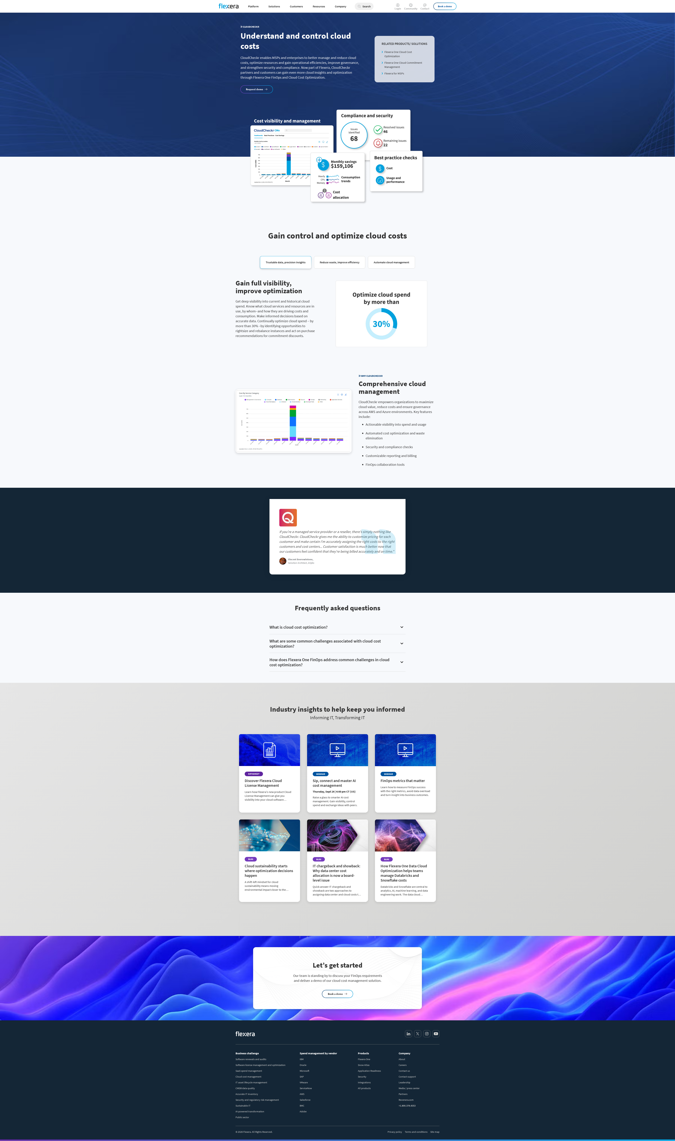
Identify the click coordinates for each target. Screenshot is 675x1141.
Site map (434, 1131)
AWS (302, 1094)
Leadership (404, 1082)
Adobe (303, 1111)
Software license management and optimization (260, 1065)
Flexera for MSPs (394, 73)
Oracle (303, 1065)
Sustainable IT (243, 1105)
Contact (424, 8)
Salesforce (305, 1099)
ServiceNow (306, 1088)
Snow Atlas (363, 1065)
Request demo (254, 89)
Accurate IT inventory (247, 1094)
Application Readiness (369, 1070)
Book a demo (445, 6)
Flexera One (364, 1059)
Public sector (242, 1117)
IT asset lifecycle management (251, 1082)
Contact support (407, 1076)
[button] (285, 262)
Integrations (364, 1082)
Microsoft (304, 1070)
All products (364, 1088)
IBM (302, 1059)
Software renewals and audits (251, 1059)
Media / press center (409, 1088)
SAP (302, 1076)
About (402, 1059)
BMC (302, 1105)
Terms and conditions (416, 1131)
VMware (304, 1082)
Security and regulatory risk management (257, 1099)
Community (410, 8)
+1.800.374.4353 (407, 1105)
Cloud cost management (248, 1076)
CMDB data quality (245, 1088)
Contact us (404, 1070)
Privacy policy (395, 1131)
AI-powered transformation (250, 1111)
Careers (403, 1065)
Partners (403, 1094)
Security (362, 1076)
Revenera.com (406, 1099)
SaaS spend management (249, 1070)
